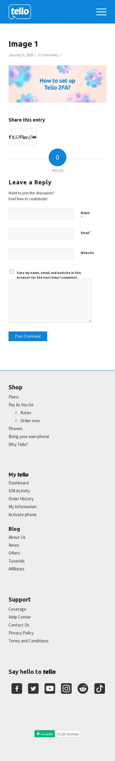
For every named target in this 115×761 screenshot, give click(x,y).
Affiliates (16, 569)
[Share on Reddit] (29, 137)
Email (86, 232)
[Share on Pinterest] (21, 137)
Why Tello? (18, 444)
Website (87, 253)
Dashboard (19, 483)
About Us (17, 537)
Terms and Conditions (29, 641)
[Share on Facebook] (10, 137)
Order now (30, 420)
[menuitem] (98, 11)
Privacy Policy (21, 633)
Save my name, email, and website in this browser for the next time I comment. (49, 275)
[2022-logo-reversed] (48, 11)
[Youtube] (50, 688)
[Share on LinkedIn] (25, 137)
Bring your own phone (29, 436)
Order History (21, 498)
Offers (14, 553)
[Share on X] (13, 137)
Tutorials (17, 561)
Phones (16, 428)
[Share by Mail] (34, 137)
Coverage (17, 609)
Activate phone (23, 514)
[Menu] (98, 11)
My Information (23, 506)
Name (85, 215)
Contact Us (19, 625)
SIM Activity (19, 491)
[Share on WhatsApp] (17, 137)
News (14, 545)
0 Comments (48, 55)
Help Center (20, 617)
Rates (25, 412)
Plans (14, 397)
